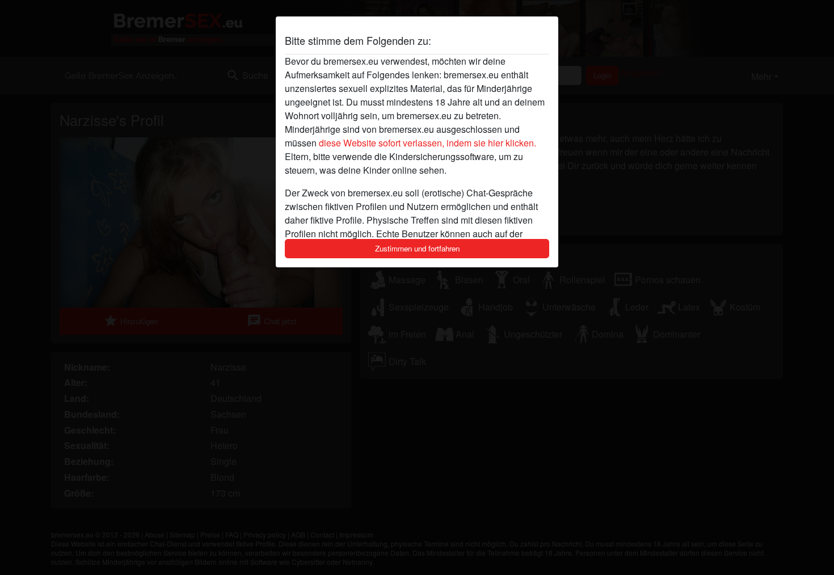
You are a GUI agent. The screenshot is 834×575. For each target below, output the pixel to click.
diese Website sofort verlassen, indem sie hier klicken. (427, 142)
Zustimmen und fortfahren (417, 248)
